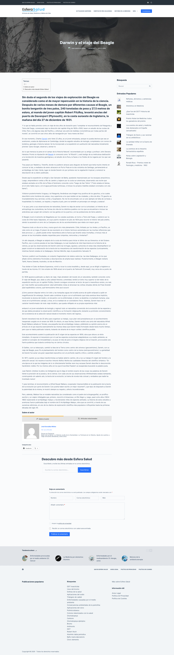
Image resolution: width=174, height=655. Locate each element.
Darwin (44, 139)
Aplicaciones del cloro (75, 608)
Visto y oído (102, 48)
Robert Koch (72, 632)
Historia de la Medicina (122, 11)
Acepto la (61, 523)
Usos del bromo (73, 589)
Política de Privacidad (54, 2)
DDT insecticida (73, 586)
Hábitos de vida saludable (103, 11)
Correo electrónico (83, 498)
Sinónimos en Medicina (135, 106)
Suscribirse (84, 470)
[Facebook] (148, 2)
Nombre (53, 498)
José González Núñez (48, 426)
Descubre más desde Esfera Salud (37, 89)
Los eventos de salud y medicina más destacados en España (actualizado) (138, 128)
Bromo (69, 624)
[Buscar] (151, 2)
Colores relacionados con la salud (80, 613)
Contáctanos (146, 11)
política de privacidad (64, 523)
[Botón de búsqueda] (150, 86)
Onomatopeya (72, 616)
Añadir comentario (58, 505)
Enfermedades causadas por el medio (81, 600)
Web (104, 498)
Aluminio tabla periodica (76, 634)
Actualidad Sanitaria (83, 11)
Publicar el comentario (59, 534)
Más (134, 11)
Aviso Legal (40, 2)
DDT (68, 629)
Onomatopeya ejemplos (76, 621)
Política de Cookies (69, 2)
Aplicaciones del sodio (75, 594)
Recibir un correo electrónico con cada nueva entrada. (71, 528)
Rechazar (20, 649)
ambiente (70, 602)
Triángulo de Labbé (74, 597)
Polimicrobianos (73, 610)
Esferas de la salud (74, 592)
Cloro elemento (73, 640)
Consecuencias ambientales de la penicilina (83, 605)
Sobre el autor (29, 87)
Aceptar (10, 649)
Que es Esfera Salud (28, 2)
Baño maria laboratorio (76, 637)
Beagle (50, 154)
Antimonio (71, 626)
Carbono (70, 618)
